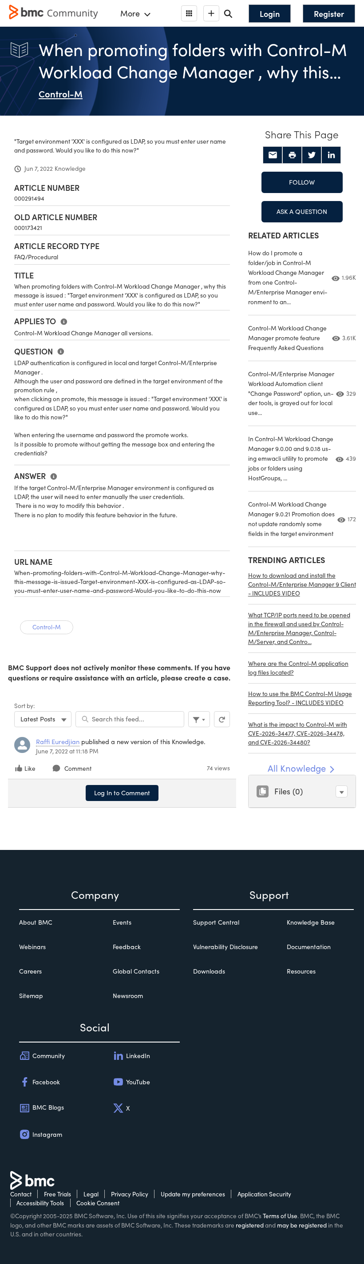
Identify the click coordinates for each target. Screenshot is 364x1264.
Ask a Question (302, 211)
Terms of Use (280, 1216)
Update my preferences (193, 1194)
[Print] (292, 155)
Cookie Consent (97, 1203)
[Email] (272, 155)
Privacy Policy (129, 1194)
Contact (21, 1194)
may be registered (302, 1225)
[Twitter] (311, 155)
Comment (77, 768)
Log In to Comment (122, 792)
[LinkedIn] (331, 155)
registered (250, 1225)
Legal (91, 1194)
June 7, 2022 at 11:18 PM (67, 751)
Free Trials (57, 1194)
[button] (342, 791)
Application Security (264, 1194)
